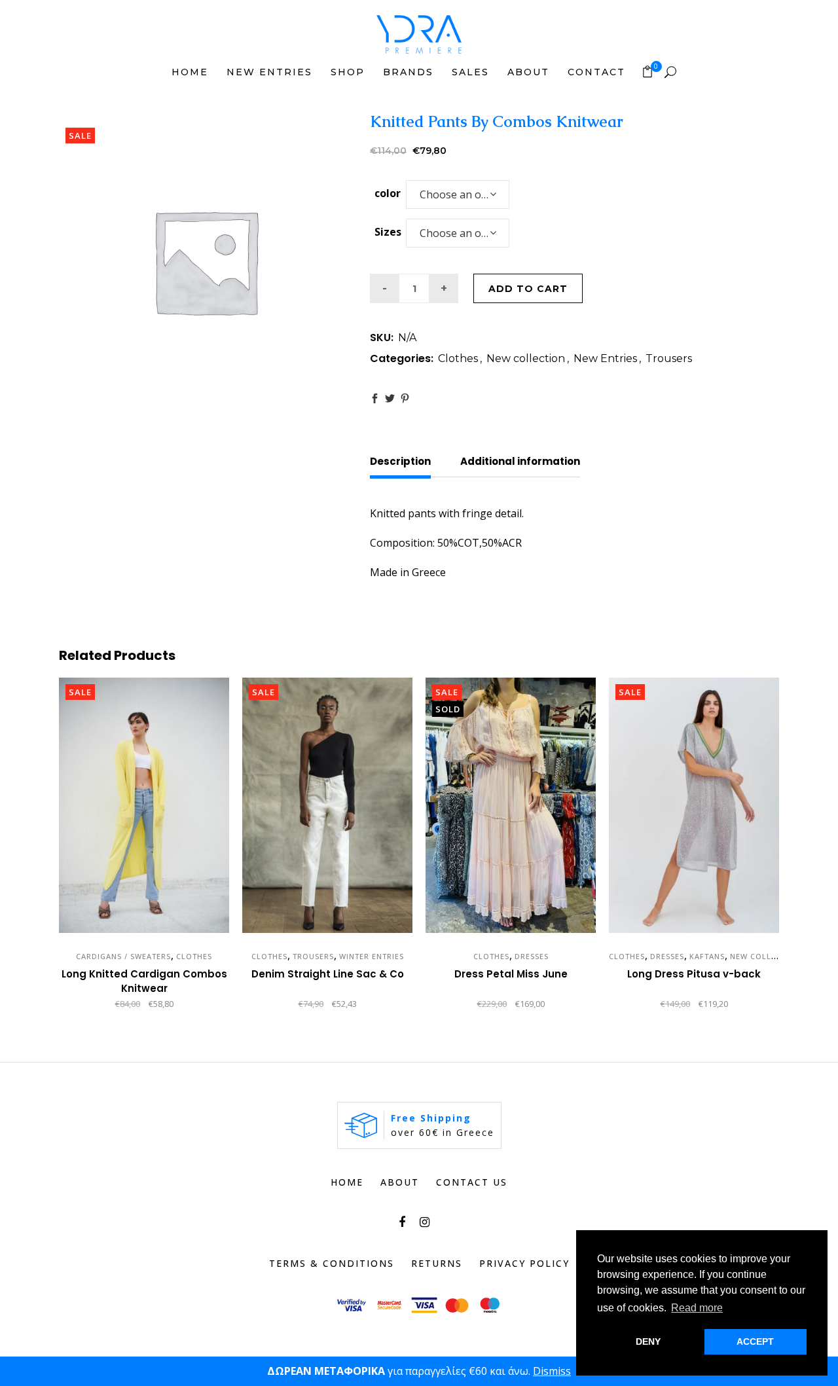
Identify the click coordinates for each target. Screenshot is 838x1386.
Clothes (458, 358)
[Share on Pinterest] (405, 398)
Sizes (387, 232)
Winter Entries (371, 956)
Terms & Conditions (331, 1263)
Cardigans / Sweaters (123, 956)
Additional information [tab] (520, 461)
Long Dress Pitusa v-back (694, 974)
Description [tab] (400, 461)
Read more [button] (697, 1307)
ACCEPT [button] (755, 1341)
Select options (91, 1005)
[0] (647, 71)
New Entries (605, 358)
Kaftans (707, 956)
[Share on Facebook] (375, 398)
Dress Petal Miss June (511, 974)
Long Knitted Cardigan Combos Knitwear (144, 981)
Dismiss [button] (552, 1371)
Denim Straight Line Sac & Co (327, 974)
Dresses (532, 956)
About (399, 1182)
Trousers (669, 358)
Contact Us (471, 1182)
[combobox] (457, 194)
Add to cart (528, 289)
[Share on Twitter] (390, 398)
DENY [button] (648, 1341)
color (387, 193)
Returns (436, 1263)
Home (347, 1182)
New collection (525, 358)
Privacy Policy (524, 1263)
